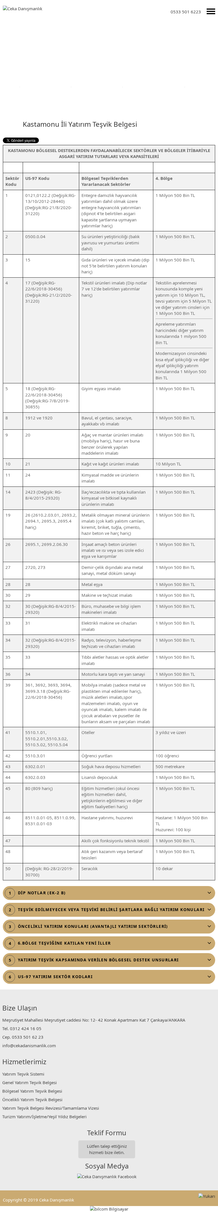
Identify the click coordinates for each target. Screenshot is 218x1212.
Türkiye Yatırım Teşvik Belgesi (154, 86)
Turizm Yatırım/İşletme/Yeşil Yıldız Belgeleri (44, 1116)
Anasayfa (9, 86)
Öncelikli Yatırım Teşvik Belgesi (32, 1099)
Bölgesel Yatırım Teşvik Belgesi (32, 1091)
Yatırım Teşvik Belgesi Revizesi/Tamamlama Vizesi (50, 1108)
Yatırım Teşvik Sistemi (23, 1074)
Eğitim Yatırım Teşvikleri (97, 86)
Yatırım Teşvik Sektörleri (46, 86)
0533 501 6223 (186, 11)
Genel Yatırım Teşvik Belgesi (29, 1082)
